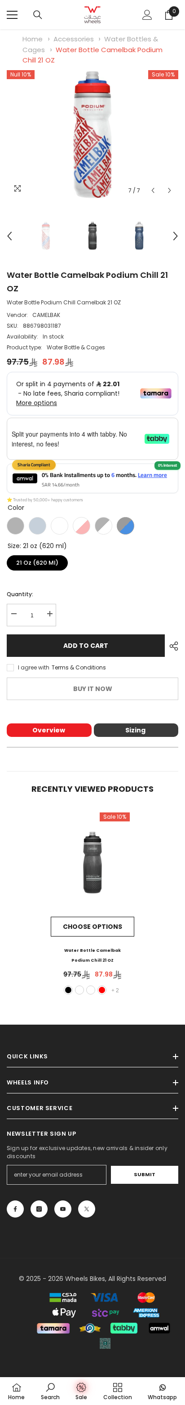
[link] (50, 1391)
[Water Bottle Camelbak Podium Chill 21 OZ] (92, 862)
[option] (92, 134)
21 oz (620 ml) (37, 561)
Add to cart (85, 645)
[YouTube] (62, 1209)
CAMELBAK (46, 315)
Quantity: (20, 594)
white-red (101, 990)
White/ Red (81, 526)
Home (32, 39)
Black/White (103, 526)
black (68, 990)
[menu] (12, 14)
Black (15, 526)
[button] (153, 190)
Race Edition (59, 526)
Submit (144, 1174)
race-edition (90, 990)
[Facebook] (15, 1209)
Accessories (73, 39)
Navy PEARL (37, 526)
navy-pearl (79, 990)
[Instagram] (39, 1209)
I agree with (33, 667)
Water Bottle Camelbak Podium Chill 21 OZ (92, 955)
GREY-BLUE (125, 526)
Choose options (92, 926)
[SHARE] (171, 646)
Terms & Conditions (79, 667)
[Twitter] (86, 1209)
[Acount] (147, 15)
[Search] (37, 14)
